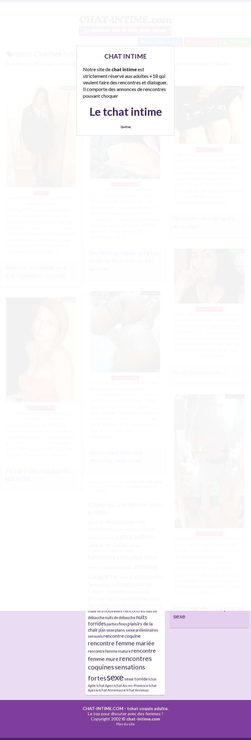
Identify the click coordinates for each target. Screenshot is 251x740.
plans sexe (125, 629)
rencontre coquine (121, 636)
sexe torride (136, 678)
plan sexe (106, 630)
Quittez (126, 127)
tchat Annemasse (112, 690)
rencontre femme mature (109, 651)
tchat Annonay (137, 690)
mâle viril (95, 611)
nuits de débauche (120, 617)
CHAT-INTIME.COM (103, 708)
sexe (115, 677)
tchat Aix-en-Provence (131, 685)
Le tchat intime (125, 111)
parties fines (117, 624)
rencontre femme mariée (121, 643)
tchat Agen (104, 685)
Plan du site (125, 724)
